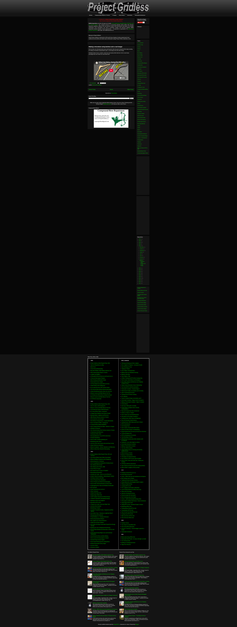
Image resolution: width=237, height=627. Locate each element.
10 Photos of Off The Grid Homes (128, 463)
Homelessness (140, 105)
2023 (140, 242)
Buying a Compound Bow (127, 454)
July (141, 253)
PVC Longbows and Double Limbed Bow (130, 487)
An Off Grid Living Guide (96, 398)
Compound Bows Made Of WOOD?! (98, 424)
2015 (140, 276)
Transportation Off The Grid (127, 510)
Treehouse (139, 143)
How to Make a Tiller (125, 376)
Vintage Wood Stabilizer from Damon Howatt (100, 413)
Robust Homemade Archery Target (98, 543)
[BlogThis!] (101, 83)
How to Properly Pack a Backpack (98, 479)
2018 (140, 271)
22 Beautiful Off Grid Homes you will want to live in (102, 376)
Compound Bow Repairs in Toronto (102, 15)
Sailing (138, 125)
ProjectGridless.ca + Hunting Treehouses (100, 516)
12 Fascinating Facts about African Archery (100, 383)
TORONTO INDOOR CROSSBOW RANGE (100, 498)
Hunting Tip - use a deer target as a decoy (130, 442)
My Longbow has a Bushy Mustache (99, 520)
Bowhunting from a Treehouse (97, 461)
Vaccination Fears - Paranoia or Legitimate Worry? (102, 513)
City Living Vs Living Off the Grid (128, 524)
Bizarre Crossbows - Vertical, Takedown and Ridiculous (103, 447)
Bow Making (98, 85)
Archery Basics (124, 403)
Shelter (138, 127)
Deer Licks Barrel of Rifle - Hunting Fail (99, 422)
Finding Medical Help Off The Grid (128, 508)
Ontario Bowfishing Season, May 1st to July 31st (101, 391)
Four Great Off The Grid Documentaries (129, 387)
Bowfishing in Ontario (95, 508)
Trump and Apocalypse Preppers (98, 378)
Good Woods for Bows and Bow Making (99, 536)
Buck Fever (93, 366)
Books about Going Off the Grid (128, 537)
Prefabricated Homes (141, 121)
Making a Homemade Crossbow (128, 445)
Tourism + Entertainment (142, 137)
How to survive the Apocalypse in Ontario (100, 537)
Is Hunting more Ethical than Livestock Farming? (101, 394)
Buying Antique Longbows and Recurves (100, 415)
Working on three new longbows (98, 500)
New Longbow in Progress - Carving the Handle (131, 365)
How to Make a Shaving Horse (128, 370)
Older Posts (130, 89)
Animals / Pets (140, 44)
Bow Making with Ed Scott (96, 464)
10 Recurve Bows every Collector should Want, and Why (105, 567)
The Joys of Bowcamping (126, 447)
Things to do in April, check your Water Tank (100, 504)
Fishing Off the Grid (141, 83)
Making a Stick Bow (125, 374)
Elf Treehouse (94, 487)
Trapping (139, 141)
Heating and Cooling (141, 101)
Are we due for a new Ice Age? (97, 418)
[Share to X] (103, 83)
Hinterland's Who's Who (96, 433)
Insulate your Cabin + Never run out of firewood (101, 474)
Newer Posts (92, 89)
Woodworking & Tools (141, 150)
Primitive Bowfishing (95, 437)
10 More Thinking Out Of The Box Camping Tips (131, 378)
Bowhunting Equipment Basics (97, 518)
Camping (139, 58)
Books (138, 50)
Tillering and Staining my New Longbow (130, 363)
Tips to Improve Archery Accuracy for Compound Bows (133, 465)
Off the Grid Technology (126, 491)
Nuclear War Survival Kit (126, 474)
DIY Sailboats (124, 396)
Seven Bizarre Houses (96, 468)
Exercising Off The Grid (142, 77)
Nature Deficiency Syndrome (97, 445)
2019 (140, 269)
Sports (138, 129)
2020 (140, 268)
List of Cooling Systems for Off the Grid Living (131, 489)
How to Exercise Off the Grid (127, 517)
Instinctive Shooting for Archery (128, 493)
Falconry (139, 79)
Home (111, 89)
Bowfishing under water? (96, 441)
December (142, 247)
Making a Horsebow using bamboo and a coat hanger (105, 46)
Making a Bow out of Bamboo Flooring (129, 372)
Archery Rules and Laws (142, 290)
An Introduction (140, 42)
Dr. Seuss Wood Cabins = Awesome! (99, 411)
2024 (140, 240)
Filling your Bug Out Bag (126, 483)
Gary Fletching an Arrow (126, 366)
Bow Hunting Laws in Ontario (127, 478)
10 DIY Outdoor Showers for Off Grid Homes (100, 496)
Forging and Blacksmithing (142, 89)
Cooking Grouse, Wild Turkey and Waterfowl (131, 418)
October (141, 248)
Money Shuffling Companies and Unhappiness (101, 459)
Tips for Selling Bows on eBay (97, 365)
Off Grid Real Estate (141, 117)
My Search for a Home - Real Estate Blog (142, 298)
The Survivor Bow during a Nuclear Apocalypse (101, 389)
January (141, 258)
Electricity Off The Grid (141, 75)
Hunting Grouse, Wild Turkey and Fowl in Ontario (132, 422)
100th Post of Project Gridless (97, 522)
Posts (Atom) (114, 93)
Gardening (139, 93)
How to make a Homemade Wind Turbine (130, 427)
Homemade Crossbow (141, 107)
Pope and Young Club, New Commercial (130, 410)
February (142, 257)
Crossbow (139, 69)
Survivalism (129, 15)
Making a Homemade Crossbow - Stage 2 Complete (132, 402)
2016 (140, 274)
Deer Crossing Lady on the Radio (128, 497)
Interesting (139, 111)
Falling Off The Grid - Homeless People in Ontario (132, 504)
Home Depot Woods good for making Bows (100, 541)
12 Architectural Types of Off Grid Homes (99, 409)
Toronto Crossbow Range (142, 135)
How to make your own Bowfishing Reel (130, 414)
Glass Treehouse (94, 491)
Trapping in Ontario (125, 368)
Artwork (138, 48)
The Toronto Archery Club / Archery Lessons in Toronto (102, 430)
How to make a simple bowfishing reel (99, 439)
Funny (138, 91)
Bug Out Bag (139, 54)
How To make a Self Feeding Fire (98, 405)
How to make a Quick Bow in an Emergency (131, 380)
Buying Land (139, 56)
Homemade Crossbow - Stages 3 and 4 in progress (132, 400)
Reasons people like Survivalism (128, 495)
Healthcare (139, 99)
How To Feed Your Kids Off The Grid (129, 512)
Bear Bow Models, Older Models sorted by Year (101, 370)
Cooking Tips (140, 65)
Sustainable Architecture (140, 15)
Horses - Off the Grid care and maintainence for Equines (133, 476)
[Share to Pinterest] (105, 83)
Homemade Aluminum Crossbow (128, 444)
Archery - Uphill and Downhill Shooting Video (131, 498)
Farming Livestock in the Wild (97, 478)
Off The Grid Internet (141, 119)
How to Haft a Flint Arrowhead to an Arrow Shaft (101, 483)
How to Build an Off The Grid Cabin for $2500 (131, 458)
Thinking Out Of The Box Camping (128, 394)
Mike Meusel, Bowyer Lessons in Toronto (100, 417)
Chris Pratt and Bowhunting (97, 368)
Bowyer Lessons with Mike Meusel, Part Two (100, 393)
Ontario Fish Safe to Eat (96, 493)
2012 (140, 281)
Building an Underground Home (128, 542)
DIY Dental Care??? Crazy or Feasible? (99, 470)
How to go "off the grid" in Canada (128, 405)
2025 (140, 238)
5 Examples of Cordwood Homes (128, 456)
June (141, 255)
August (141, 252)
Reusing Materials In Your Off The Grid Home (100, 435)
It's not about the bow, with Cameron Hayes (100, 387)
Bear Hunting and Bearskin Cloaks (98, 380)
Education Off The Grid (141, 73)
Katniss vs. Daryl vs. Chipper (127, 412)
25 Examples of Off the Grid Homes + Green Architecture (133, 500)
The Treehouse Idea (125, 540)
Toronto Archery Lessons (142, 306)
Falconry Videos (94, 545)
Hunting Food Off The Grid (142, 109)
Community (139, 60)
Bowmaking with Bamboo (96, 472)
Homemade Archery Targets (97, 381)
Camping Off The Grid (126, 485)
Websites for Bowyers (95, 428)
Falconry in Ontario (95, 547)
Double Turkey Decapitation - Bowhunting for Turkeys (102, 476)
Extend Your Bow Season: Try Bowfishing (130, 429)
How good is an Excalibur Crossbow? (129, 416)
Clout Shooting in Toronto (126, 437)
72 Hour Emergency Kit (126, 433)
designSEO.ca (116, 624)
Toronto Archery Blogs (141, 302)
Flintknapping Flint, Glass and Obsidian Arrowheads (102, 485)
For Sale (139, 85)
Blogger (137, 624)
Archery (90, 15)
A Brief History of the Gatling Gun (98, 385)
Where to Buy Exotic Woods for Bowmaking (100, 448)
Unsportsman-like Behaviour (97, 432)
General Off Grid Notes (141, 95)
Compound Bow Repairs (142, 63)
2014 (140, 278)
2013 (140, 279)
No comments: (93, 83)
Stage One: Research (126, 544)
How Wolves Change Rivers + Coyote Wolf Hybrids (102, 420)
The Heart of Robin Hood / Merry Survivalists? (101, 457)
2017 (140, 273)
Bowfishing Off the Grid (126, 506)
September (142, 250)
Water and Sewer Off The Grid (127, 515)
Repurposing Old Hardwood (97, 515)
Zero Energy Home (125, 425)
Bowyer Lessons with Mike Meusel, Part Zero (100, 407)
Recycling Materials (141, 123)
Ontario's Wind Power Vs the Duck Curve (102, 589)
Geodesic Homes (125, 522)
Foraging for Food (141, 87)
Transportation (140, 139)
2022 (140, 244)
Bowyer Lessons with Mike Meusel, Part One (100, 396)
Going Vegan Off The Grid (127, 502)
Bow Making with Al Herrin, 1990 (98, 466)
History (138, 103)
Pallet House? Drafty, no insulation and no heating (132, 390)
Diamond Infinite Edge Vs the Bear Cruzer (134, 561)
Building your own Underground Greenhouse (100, 527)
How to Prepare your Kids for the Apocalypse (100, 481)
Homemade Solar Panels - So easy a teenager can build (133, 538)
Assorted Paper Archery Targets (98, 539)
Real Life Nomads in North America (129, 420)
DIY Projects (139, 71)
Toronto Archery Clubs (141, 304)
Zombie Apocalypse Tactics (142, 153)
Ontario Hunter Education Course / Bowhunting (131, 385)
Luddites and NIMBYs (95, 374)
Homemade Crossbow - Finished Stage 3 (130, 388)
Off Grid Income (140, 115)
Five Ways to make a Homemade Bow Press (134, 575)
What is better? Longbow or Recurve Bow (130, 467)
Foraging (114, 15)
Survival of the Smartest (96, 506)
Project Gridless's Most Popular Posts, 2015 (100, 403)
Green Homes (122, 15)
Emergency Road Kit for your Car (128, 472)
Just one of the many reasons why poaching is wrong (102, 443)
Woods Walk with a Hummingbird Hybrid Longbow (132, 482)
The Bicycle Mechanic (141, 300)
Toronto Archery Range (141, 308)
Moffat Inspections (107, 103)
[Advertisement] (142, 175)
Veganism (139, 145)
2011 (140, 283)
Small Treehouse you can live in (98, 489)
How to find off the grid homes (127, 526)
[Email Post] (98, 83)
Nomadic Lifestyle (140, 113)
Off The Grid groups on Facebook (128, 435)
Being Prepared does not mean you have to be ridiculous (133, 431)
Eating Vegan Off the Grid (96, 494)
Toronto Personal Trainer (142, 310)
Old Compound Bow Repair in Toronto (99, 372)
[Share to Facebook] (104, 83)
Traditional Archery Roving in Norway (129, 480)
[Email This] (100, 83)
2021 (140, 245)
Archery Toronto (140, 292)
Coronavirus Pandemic (141, 67)
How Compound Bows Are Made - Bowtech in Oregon (102, 426)
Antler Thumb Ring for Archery (128, 392)
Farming (139, 81)
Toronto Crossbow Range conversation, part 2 (131, 398)
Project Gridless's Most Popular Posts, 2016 (100, 363)
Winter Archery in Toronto (126, 453)
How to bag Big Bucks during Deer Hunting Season (102, 463)
